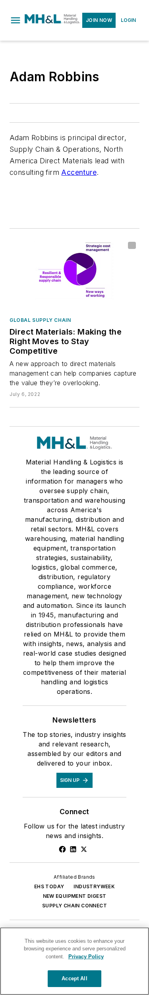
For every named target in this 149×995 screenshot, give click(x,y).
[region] (74, 961)
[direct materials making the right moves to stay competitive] (74, 274)
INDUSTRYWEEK (94, 886)
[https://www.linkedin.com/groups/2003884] (73, 849)
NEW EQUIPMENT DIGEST (74, 896)
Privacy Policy (86, 957)
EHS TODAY (49, 886)
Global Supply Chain (40, 320)
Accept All (74, 978)
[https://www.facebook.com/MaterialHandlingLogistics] (62, 849)
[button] (15, 20)
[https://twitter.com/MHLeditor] (84, 849)
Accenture (79, 172)
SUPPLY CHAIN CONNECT (74, 906)
